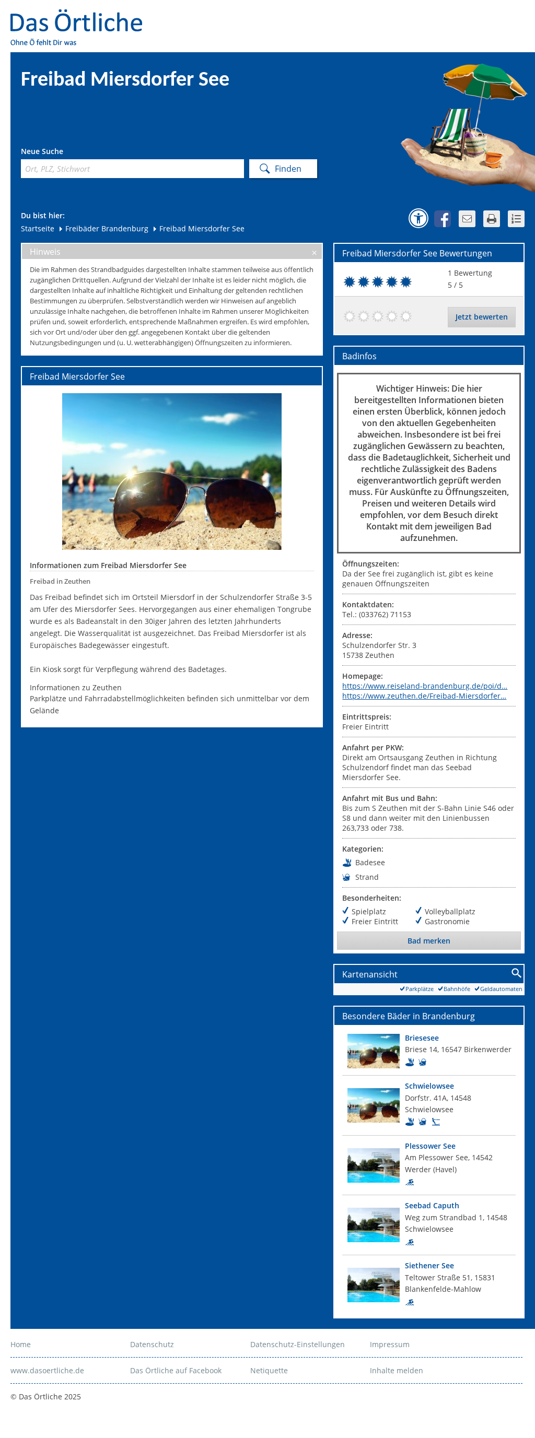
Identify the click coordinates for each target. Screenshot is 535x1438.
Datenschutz (152, 1344)
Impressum (390, 1344)
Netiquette (269, 1370)
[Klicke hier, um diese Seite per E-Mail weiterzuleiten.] (467, 218)
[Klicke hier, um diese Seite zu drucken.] (491, 218)
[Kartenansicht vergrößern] (516, 973)
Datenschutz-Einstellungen (297, 1344)
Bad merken (429, 941)
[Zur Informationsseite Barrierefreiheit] (418, 218)
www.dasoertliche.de (47, 1370)
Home (20, 1344)
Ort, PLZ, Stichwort (67, 152)
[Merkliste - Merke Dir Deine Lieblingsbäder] (516, 218)
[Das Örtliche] (81, 16)
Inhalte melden (396, 1370)
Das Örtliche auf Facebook (176, 1370)
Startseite (37, 228)
